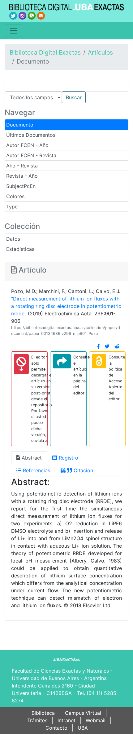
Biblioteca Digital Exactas (45, 52)
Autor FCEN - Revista (31, 155)
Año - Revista (22, 165)
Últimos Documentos (30, 135)
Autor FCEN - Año (27, 145)
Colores (15, 196)
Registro (67, 458)
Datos (13, 239)
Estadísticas (20, 249)
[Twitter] (107, 346)
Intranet (66, 720)
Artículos (100, 52)
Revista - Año (22, 176)
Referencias (35, 470)
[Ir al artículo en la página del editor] (62, 361)
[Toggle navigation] (13, 30)
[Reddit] (117, 346)
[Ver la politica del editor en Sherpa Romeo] (99, 361)
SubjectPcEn (21, 186)
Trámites (37, 720)
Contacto (56, 728)
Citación (82, 470)
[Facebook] (98, 346)
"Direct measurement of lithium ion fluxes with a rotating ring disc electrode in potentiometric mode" (66, 306)
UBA (83, 728)
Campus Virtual (83, 713)
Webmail (95, 720)
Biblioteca (43, 713)
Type (12, 206)
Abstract (31, 458)
